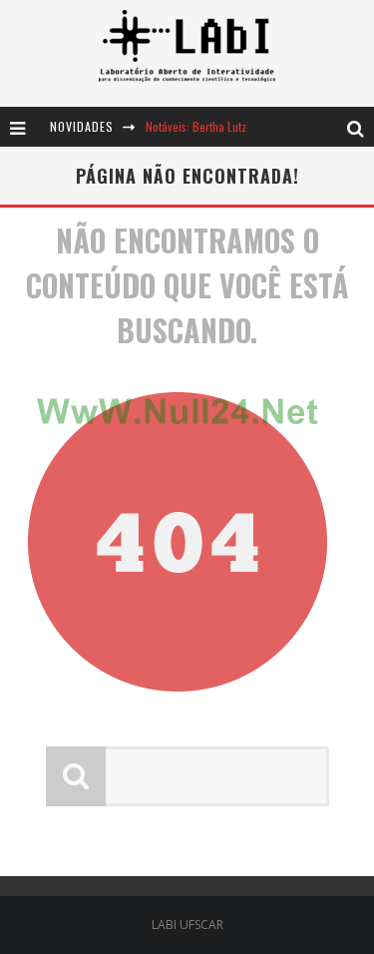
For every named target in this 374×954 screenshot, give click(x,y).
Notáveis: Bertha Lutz (196, 126)
